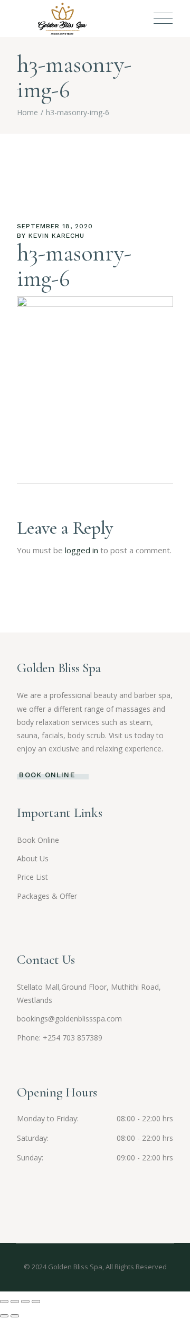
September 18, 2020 (54, 226)
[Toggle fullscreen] (15, 1301)
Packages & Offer (47, 896)
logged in (81, 550)
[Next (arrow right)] (15, 1315)
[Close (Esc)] (36, 1301)
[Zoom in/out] (4, 1301)
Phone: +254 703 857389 (59, 1038)
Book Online (38, 840)
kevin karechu (56, 235)
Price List (32, 877)
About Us (33, 858)
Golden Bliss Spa (75, 1266)
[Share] (25, 1301)
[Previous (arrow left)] (4, 1315)
